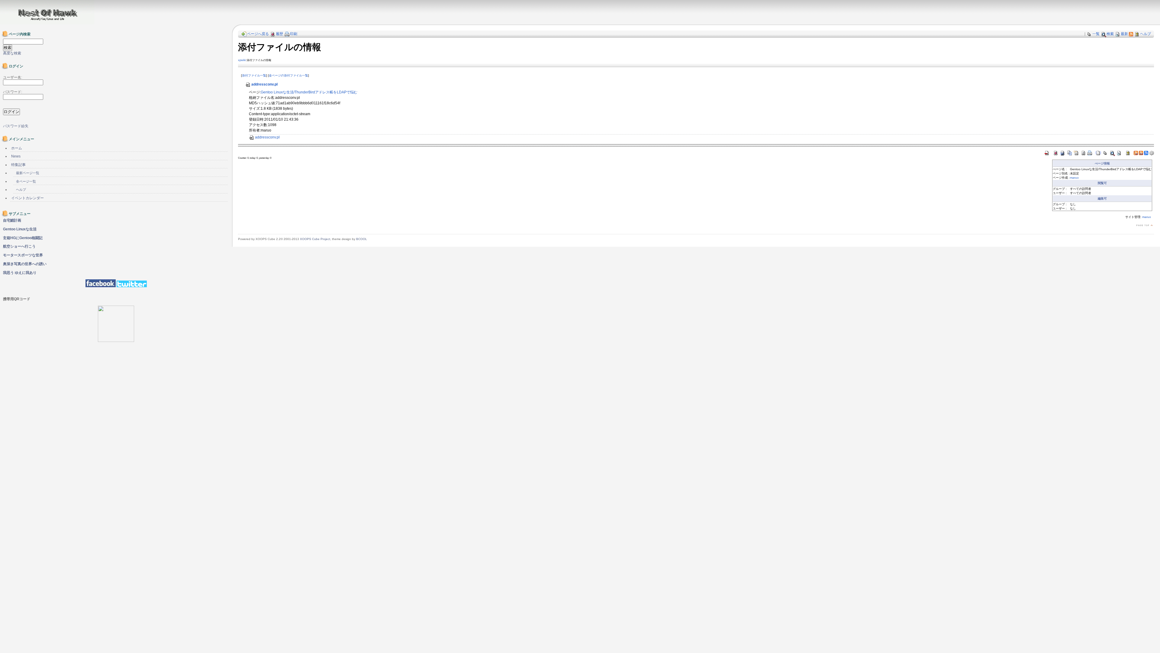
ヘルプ (1145, 34)
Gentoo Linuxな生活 (20, 229)
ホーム (16, 148)
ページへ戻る (258, 34)
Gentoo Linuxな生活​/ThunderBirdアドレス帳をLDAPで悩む (309, 92)
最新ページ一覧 (27, 173)
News (16, 156)
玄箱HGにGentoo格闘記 (23, 238)
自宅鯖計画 (12, 220)
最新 (1124, 34)
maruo (1074, 177)
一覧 (1096, 34)
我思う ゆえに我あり (20, 273)
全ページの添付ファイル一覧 (288, 75)
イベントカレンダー (27, 198)
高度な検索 (12, 53)
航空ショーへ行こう (19, 246)
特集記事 (18, 165)
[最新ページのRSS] (1131, 34)
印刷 (293, 34)
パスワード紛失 (15, 126)
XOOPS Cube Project (315, 239)
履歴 (279, 34)
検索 (1110, 34)
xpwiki (242, 60)
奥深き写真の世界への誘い (25, 264)
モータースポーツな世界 (23, 255)
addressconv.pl (264, 84)
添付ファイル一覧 (254, 75)
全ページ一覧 (26, 181)
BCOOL (361, 239)
